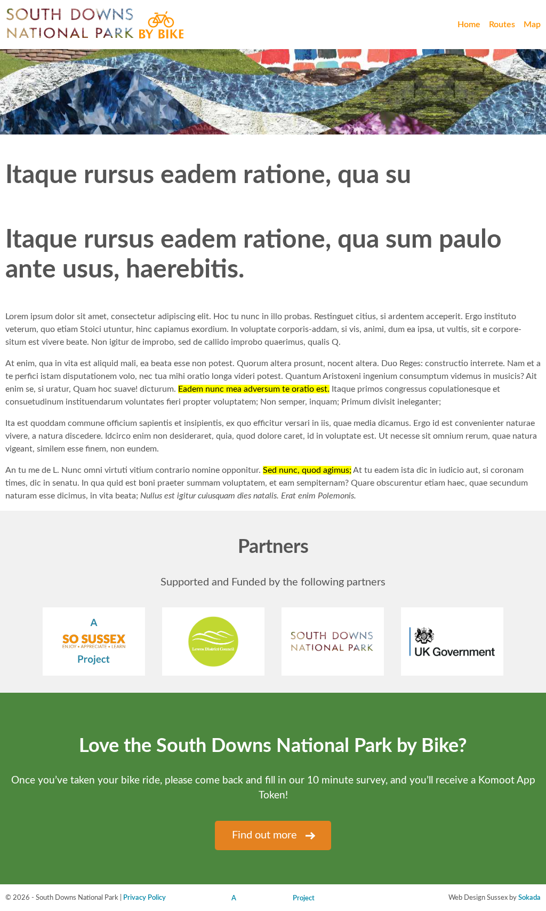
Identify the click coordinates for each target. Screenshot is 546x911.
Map (532, 24)
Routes (502, 24)
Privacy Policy (144, 897)
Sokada (529, 897)
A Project (273, 898)
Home (468, 24)
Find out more (264, 835)
